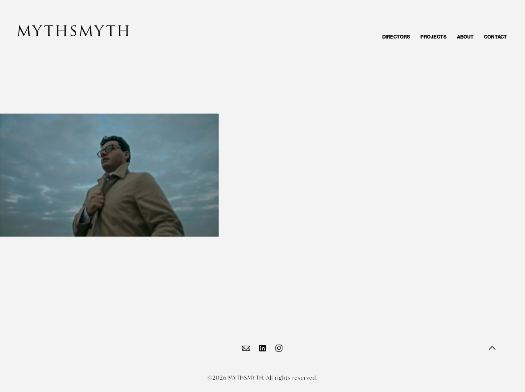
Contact (495, 37)
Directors (396, 37)
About (465, 37)
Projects (433, 37)
